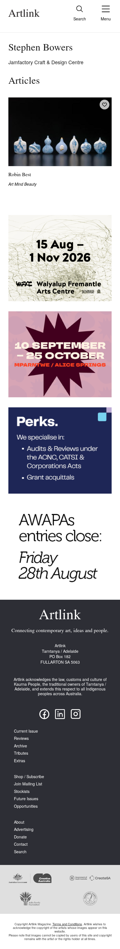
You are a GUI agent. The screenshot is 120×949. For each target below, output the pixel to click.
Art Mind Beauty (22, 184)
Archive (20, 746)
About (19, 822)
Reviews (21, 738)
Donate (20, 837)
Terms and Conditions (67, 924)
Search (20, 851)
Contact (21, 844)
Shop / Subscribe (29, 776)
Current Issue (26, 731)
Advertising (23, 829)
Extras (19, 760)
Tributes (21, 753)
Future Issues (26, 798)
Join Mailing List (28, 784)
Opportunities (26, 806)
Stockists (22, 791)
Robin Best (19, 175)
